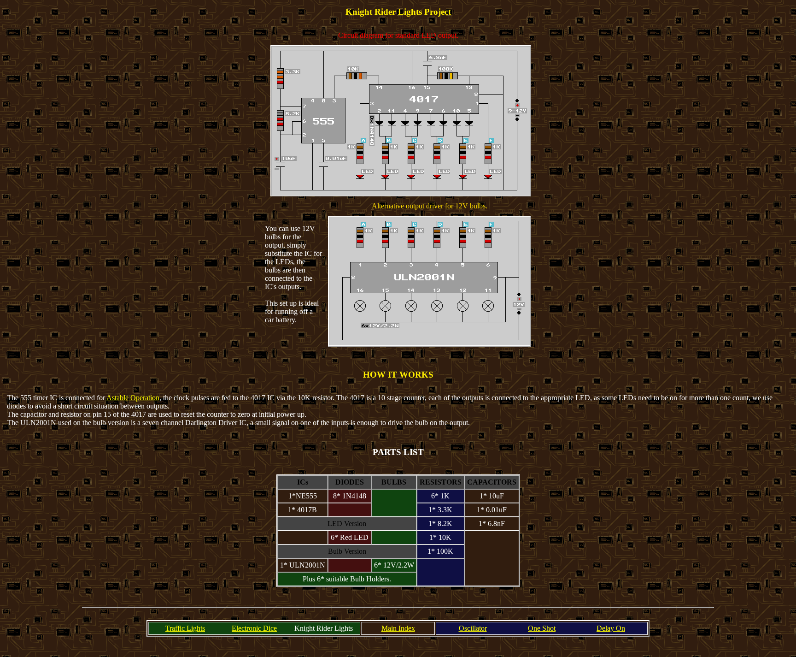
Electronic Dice (254, 628)
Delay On (611, 628)
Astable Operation (132, 398)
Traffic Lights (185, 628)
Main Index (398, 628)
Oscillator (473, 628)
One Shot (542, 628)
